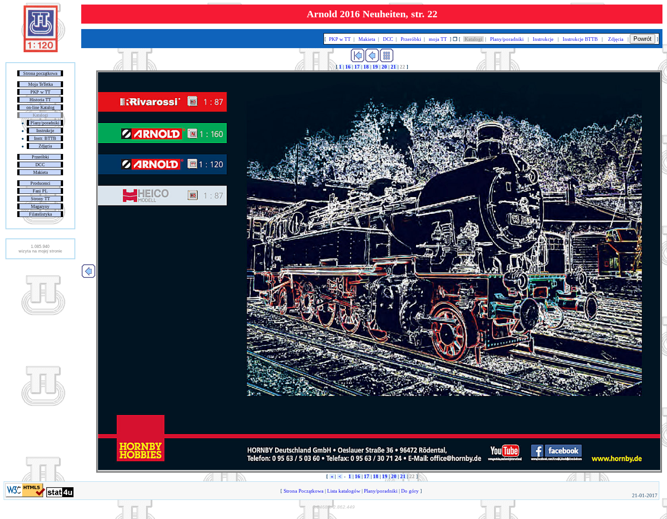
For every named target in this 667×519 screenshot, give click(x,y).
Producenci (40, 183)
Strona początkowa (40, 73)
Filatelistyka (40, 214)
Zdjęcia (45, 145)
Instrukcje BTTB (580, 39)
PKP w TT (40, 91)
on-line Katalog (40, 107)
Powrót (642, 38)
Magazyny (40, 206)
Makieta (40, 172)
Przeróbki (40, 156)
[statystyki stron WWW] (60, 495)
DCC (40, 164)
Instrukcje (45, 130)
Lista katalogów (344, 491)
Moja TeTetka (40, 84)
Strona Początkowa (303, 491)
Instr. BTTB (45, 138)
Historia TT (40, 99)
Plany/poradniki (44, 122)
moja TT (437, 39)
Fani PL (40, 190)
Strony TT (40, 198)
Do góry (410, 491)
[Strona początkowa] (41, 50)
